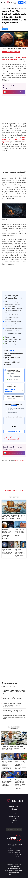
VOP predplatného (13, 874)
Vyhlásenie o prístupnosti (14, 868)
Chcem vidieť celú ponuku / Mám (14, 405)
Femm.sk (17, 852)
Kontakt (14, 814)
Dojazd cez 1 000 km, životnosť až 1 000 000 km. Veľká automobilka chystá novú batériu (14, 717)
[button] (15, 374)
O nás (14, 818)
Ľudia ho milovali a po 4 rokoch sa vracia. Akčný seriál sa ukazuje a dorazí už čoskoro (14, 698)
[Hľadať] (4, 2)
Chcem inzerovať (14, 816)
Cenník (14, 822)
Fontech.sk (11, 852)
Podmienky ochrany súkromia (14, 864)
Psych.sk (17, 856)
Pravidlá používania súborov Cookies (13, 870)
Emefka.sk (17, 850)
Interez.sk (17, 848)
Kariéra (14, 825)
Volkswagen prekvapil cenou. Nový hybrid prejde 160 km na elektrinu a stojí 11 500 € (14, 692)
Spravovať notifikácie (14, 829)
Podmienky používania (14, 872)
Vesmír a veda (19, 460)
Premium (21, 2)
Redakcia (14, 820)
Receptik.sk (18, 854)
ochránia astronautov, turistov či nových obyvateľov (14, 139)
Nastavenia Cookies (14, 866)
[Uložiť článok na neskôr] (3, 52)
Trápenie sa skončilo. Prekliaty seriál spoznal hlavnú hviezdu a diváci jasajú (13, 711)
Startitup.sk (11, 848)
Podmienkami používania (16, 437)
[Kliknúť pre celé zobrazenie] (14, 39)
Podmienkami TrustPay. (14, 439)
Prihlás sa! (11, 350)
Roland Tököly (8, 27)
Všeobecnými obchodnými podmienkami (13, 438)
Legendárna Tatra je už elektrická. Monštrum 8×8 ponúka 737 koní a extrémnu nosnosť (12, 705)
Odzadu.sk (10, 850)
